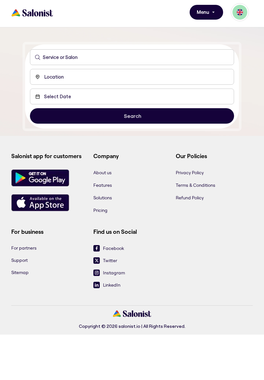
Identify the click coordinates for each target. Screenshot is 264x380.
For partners (24, 248)
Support (19, 260)
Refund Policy (190, 198)
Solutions (102, 198)
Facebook (113, 248)
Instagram (114, 273)
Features (102, 185)
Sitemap (20, 272)
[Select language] (240, 12)
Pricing (100, 210)
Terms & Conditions (195, 185)
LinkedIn (111, 285)
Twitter (110, 260)
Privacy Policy (190, 173)
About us (102, 173)
